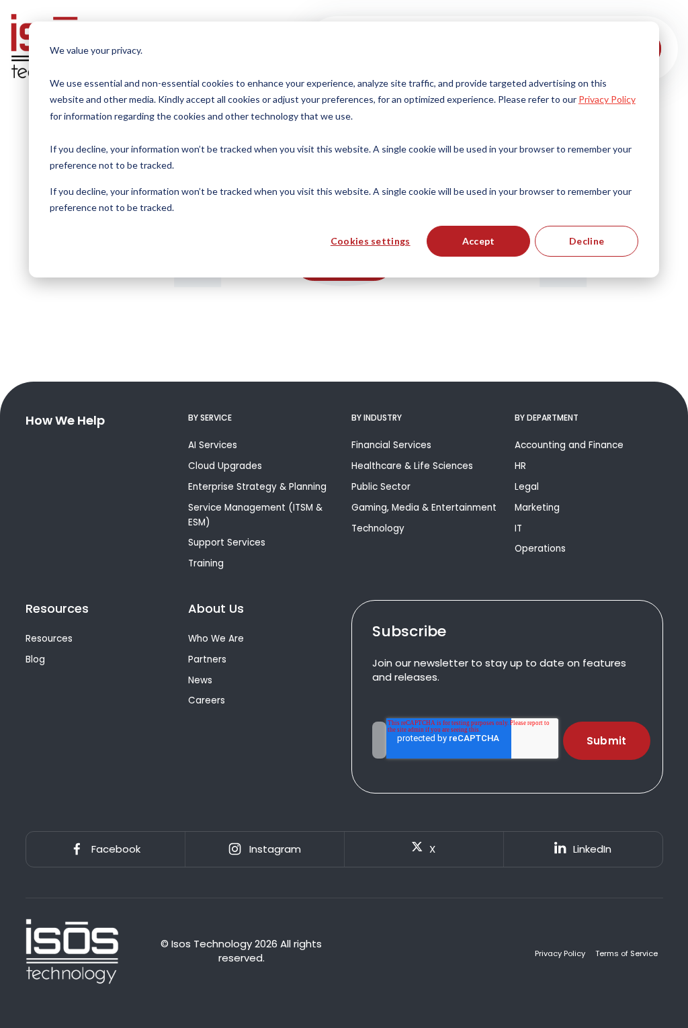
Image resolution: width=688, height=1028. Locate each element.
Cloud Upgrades (225, 466)
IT (518, 528)
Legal (527, 486)
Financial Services (391, 445)
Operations (540, 548)
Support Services (226, 542)
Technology (377, 528)
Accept (478, 241)
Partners (207, 659)
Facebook (115, 849)
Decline (586, 241)
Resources (49, 638)
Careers (206, 700)
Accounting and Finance (569, 445)
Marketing (537, 507)
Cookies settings (371, 241)
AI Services (212, 445)
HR (520, 466)
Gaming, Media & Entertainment (424, 507)
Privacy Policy (560, 954)
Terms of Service (626, 954)
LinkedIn (592, 849)
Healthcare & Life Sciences (412, 466)
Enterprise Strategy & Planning (257, 486)
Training (206, 563)
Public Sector (381, 486)
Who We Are (216, 638)
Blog (35, 659)
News (200, 680)
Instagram (275, 849)
